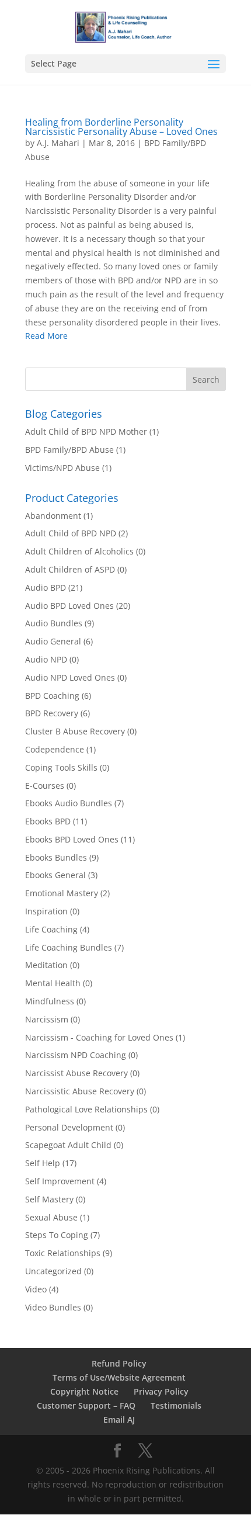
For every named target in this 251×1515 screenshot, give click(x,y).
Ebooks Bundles (56, 857)
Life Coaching (51, 929)
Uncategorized (53, 1271)
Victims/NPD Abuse (62, 467)
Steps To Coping (56, 1234)
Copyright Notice (84, 1391)
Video (36, 1289)
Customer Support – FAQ (86, 1405)
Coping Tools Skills (61, 767)
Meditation (46, 964)
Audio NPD (46, 659)
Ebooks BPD (48, 821)
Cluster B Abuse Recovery (75, 731)
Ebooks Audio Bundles (68, 803)
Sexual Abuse (51, 1217)
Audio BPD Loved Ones (69, 605)
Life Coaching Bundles (68, 947)
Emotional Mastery (61, 893)
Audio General (53, 641)
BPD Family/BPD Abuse (69, 449)
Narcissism (46, 1019)
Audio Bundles (53, 623)
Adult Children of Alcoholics (79, 551)
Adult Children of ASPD (70, 569)
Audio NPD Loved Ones (70, 677)
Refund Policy (119, 1363)
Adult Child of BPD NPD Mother (86, 431)
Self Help (42, 1163)
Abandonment (53, 515)
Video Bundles (53, 1307)
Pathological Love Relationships (86, 1109)
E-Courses (44, 785)
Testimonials (176, 1405)
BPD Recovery (51, 713)
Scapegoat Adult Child (68, 1144)
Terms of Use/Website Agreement (119, 1377)
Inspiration (46, 911)
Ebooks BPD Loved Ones (71, 839)
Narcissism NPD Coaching (75, 1054)
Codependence (54, 749)
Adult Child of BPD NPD (70, 533)
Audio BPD (45, 587)
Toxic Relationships (62, 1253)
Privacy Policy (161, 1391)
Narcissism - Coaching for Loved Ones (99, 1037)
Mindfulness (49, 1001)
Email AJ (119, 1419)
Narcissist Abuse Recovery (76, 1073)
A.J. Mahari (58, 142)
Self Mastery (49, 1199)
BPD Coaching (52, 695)
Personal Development (69, 1127)
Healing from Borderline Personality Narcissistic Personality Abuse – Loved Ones (121, 127)
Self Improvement (60, 1181)
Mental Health (53, 983)
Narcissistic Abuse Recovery (79, 1091)
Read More (46, 335)
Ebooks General (55, 874)
